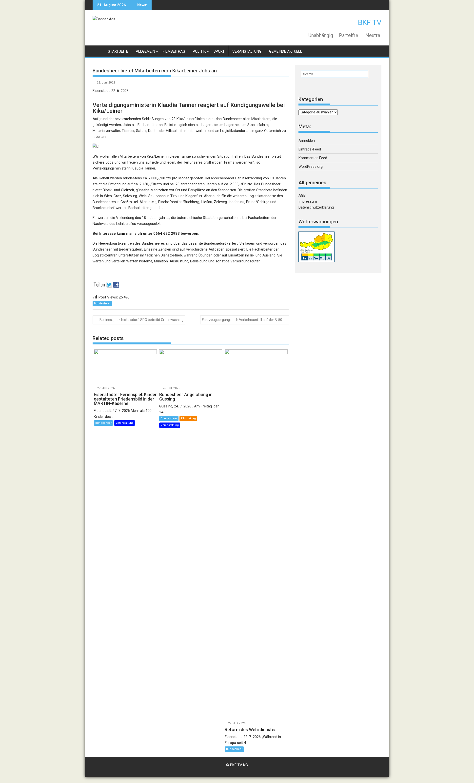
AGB (302, 195)
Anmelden (306, 140)
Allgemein (145, 51)
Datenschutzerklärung (316, 207)
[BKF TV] (97, 50)
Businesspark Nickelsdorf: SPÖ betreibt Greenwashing (141, 320)
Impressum (307, 201)
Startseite (118, 51)
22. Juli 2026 (237, 723)
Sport (219, 51)
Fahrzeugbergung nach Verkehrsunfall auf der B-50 (242, 320)
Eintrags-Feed (309, 149)
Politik (199, 51)
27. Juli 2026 (106, 388)
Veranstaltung (246, 51)
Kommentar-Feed (312, 158)
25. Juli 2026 (171, 388)
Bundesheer (102, 303)
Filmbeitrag (174, 51)
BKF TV (369, 22)
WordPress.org (310, 166)
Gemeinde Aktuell (285, 51)
